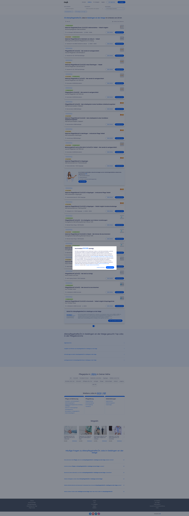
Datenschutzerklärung (103, 263)
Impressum (77, 265)
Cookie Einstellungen (101, 267)
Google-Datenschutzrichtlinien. (92, 265)
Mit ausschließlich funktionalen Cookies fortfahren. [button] (102, 256)
